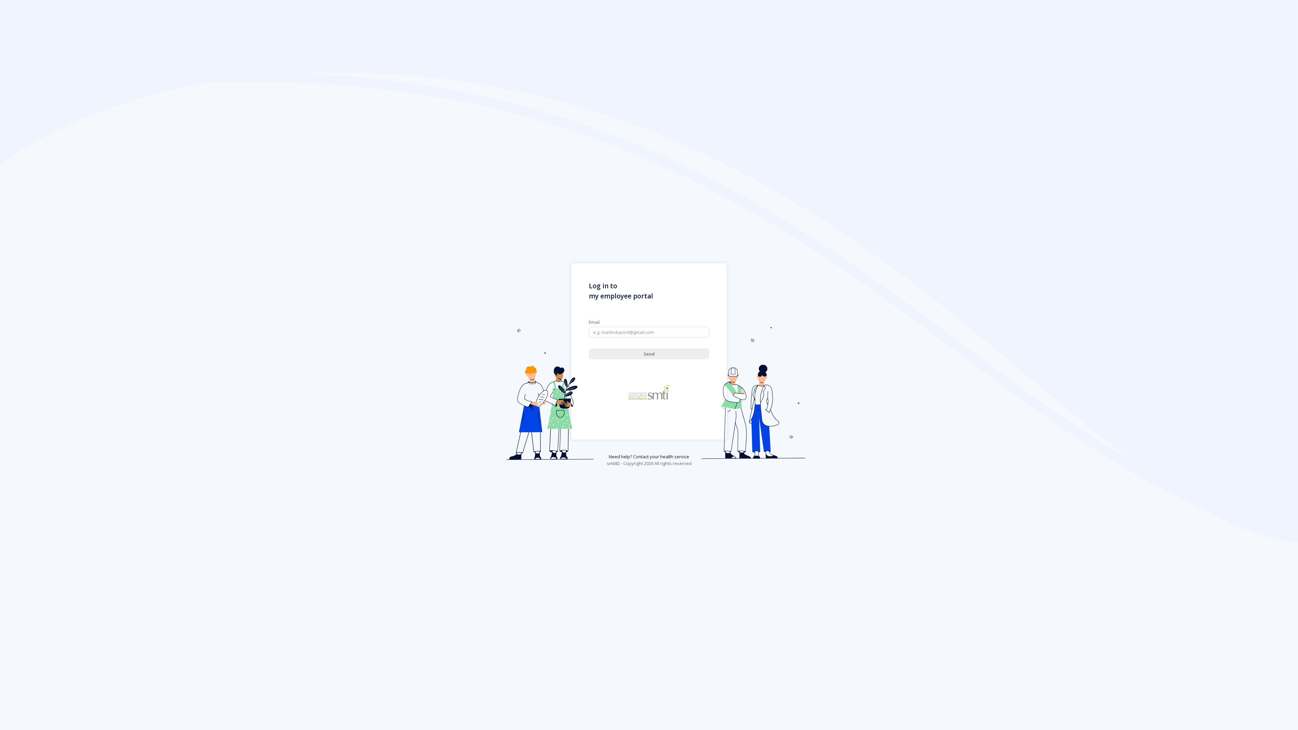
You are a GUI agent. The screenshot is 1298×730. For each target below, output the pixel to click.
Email (594, 322)
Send (649, 354)
